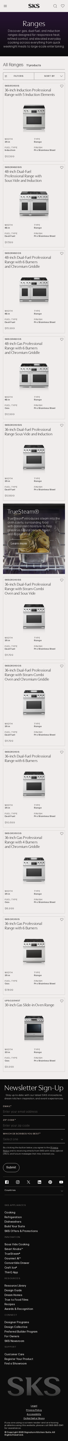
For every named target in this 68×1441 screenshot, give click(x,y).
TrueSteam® (12, 1253)
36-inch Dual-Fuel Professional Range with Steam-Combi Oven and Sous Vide (28, 589)
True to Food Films (17, 1299)
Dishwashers (13, 1221)
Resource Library (15, 1285)
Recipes (10, 1304)
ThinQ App (11, 1272)
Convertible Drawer (17, 1263)
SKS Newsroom (14, 1341)
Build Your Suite (15, 1226)
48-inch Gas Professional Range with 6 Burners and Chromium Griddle (23, 348)
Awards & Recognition (19, 1309)
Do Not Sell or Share (34, 1418)
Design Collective (16, 1327)
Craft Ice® (11, 1267)
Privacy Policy (34, 1410)
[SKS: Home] (34, 6)
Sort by (49, 76)
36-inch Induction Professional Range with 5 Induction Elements (30, 92)
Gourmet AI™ (13, 1258)
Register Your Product (19, 1359)
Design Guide (13, 1290)
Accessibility (34, 1414)
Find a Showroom (16, 1363)
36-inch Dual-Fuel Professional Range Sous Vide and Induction (28, 431)
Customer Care (14, 1354)
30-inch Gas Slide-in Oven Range (29, 1005)
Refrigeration (13, 1217)
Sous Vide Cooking (17, 1244)
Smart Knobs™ (14, 1249)
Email (6, 1106)
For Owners (12, 1336)
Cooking (10, 1212)
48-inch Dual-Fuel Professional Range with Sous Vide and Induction (23, 176)
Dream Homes (13, 1295)
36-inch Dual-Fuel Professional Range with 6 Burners (28, 758)
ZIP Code (9, 1120)
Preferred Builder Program (21, 1331)
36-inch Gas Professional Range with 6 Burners (23, 925)
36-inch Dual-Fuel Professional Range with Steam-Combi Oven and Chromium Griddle (28, 674)
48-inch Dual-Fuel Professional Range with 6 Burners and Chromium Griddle (28, 262)
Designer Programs (17, 1322)
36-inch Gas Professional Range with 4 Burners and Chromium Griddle (23, 842)
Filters (18, 76)
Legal (34, 1406)
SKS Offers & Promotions (21, 1231)
